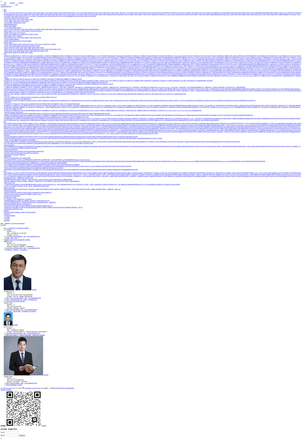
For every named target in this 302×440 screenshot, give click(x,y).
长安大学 (298, 59)
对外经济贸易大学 (38, 59)
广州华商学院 (36, 57)
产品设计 (234, 173)
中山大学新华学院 (203, 62)
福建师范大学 (92, 75)
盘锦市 (105, 14)
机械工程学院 (297, 123)
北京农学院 (210, 75)
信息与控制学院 (81, 130)
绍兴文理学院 (73, 74)
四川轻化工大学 (139, 61)
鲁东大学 (163, 75)
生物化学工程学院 (193, 125)
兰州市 (140, 13)
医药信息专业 (52, 176)
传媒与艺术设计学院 (284, 127)
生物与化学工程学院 (109, 128)
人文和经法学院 (124, 130)
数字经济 (35, 174)
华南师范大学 (100, 62)
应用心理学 (240, 173)
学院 (5, 122)
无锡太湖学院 (156, 66)
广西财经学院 (123, 57)
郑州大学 (14, 59)
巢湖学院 (112, 74)
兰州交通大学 (92, 72)
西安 (200, 13)
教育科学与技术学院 (94, 133)
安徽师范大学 (153, 74)
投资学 (116, 176)
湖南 (115, 64)
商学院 (15, 123)
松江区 (29, 16)
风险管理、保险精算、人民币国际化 (17, 250)
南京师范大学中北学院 (255, 70)
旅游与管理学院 (296, 125)
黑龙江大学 (31, 75)
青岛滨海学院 (174, 74)
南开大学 (203, 56)
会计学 (14, 173)
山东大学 (172, 69)
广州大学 (279, 56)
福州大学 (40, 85)
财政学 (129, 173)
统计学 (18, 173)
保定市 (96, 13)
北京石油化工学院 (186, 72)
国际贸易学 (44, 173)
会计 (180, 173)
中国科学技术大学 (206, 69)
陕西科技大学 (229, 61)
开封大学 (159, 74)
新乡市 (152, 13)
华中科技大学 (76, 61)
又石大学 (136, 75)
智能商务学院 (254, 130)
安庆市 (161, 14)
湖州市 (197, 13)
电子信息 (64, 176)
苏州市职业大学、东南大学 (185, 67)
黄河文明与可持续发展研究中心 (110, 130)
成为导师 (3, 6)
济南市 (38, 13)
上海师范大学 (48, 56)
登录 (10, 6)
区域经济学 (105, 173)
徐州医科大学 (170, 70)
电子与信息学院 (292, 128)
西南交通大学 (215, 67)
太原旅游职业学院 (276, 75)
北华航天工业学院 (133, 67)
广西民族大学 (63, 72)
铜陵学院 (184, 57)
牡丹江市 (126, 14)
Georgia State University (100, 69)
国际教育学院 (62, 125)
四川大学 (178, 59)
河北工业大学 (223, 74)
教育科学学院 (277, 125)
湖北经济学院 (50, 70)
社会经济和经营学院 (122, 131)
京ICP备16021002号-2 (6, 388)
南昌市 (56, 13)
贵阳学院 (273, 62)
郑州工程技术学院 (42, 66)
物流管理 (68, 173)
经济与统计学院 (38, 125)
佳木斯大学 (45, 75)
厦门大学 (127, 64)
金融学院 (30, 123)
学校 (5, 54)
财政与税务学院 (204, 128)
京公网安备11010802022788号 (32, 388)
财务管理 (50, 173)
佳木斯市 (186, 14)
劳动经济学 (239, 176)
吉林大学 (184, 56)
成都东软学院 (9, 74)
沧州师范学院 (237, 61)
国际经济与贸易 (81, 173)
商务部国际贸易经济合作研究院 (132, 74)
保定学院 (255, 59)
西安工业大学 (24, 115)
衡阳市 (268, 13)
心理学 (169, 173)
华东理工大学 (71, 75)
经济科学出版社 (192, 130)
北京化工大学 (161, 67)
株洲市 (50, 14)
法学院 (20, 125)
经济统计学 (45, 176)
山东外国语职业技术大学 (219, 69)
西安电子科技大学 (116, 62)
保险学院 (289, 125)
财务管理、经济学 (55, 174)
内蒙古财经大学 (16, 56)
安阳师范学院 (186, 70)
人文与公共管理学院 (280, 130)
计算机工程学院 (224, 130)
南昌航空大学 (273, 56)
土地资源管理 (178, 176)
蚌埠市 (164, 13)
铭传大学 (293, 61)
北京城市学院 (295, 66)
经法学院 (229, 128)
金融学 (10, 173)
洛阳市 (196, 14)
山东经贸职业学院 (44, 64)
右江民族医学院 (104, 64)
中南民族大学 (13, 57)
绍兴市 (157, 14)
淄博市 (17, 16)
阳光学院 (86, 67)
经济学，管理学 (249, 174)
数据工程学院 (244, 127)
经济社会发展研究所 (241, 131)
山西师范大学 (216, 74)
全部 (5, 9)
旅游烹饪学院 (285, 131)
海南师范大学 (100, 67)
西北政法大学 (273, 69)
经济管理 (199, 173)
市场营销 (94, 173)
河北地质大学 (166, 74)
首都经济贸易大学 (149, 59)
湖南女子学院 (87, 59)
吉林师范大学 (149, 57)
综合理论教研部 (118, 125)
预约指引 (3, 390)
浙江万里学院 (227, 72)
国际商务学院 (155, 128)
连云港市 (48, 16)
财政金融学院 (91, 123)
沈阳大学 (34, 61)
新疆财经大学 (62, 59)
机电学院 (168, 125)
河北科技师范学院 (236, 72)
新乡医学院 (97, 66)
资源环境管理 (192, 173)
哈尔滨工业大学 (175, 72)
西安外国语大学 (120, 70)
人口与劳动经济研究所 (41, 131)
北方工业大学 (178, 56)
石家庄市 (64, 13)
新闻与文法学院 (146, 128)
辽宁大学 (99, 56)
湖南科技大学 (287, 66)
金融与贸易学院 (210, 123)
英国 (224, 14)
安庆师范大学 (69, 69)
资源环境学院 (77, 131)
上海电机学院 (240, 66)
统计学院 (80, 123)
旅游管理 (74, 173)
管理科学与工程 (23, 174)
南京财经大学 (128, 56)
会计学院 (35, 123)
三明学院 (240, 64)
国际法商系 (127, 128)
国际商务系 (170, 176)
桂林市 (38, 14)
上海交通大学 (81, 74)
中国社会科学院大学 (210, 59)
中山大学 (288, 57)
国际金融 (274, 173)
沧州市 (53, 16)
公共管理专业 (64, 174)
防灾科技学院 (110, 57)
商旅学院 (283, 125)
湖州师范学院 (120, 64)
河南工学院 (274, 67)
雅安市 (73, 14)
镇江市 (65, 14)
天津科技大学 (251, 67)
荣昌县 (101, 14)
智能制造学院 (181, 131)
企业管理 (184, 176)
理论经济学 (209, 173)
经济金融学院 (289, 123)
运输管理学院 (214, 127)
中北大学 (193, 59)
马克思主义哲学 (267, 173)
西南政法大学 (44, 57)
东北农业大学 (120, 56)
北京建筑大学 (26, 72)
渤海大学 (209, 74)
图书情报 (246, 173)
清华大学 (129, 66)
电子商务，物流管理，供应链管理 (199, 174)
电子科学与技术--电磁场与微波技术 (69, 181)
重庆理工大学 (104, 66)
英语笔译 (263, 174)
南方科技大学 (153, 72)
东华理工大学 (58, 62)
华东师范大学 (279, 66)
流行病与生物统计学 (283, 176)
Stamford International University (101, 74)
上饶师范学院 (205, 72)
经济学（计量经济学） (131, 176)
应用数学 (268, 174)
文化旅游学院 (77, 127)
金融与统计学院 (100, 125)
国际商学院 (151, 123)
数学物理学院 (158, 127)
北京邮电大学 (187, 69)
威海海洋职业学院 (195, 70)
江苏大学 (111, 64)
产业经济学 (134, 173)
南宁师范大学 (251, 100)
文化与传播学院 (231, 123)
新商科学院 (126, 125)
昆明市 (189, 13)
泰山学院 (245, 56)
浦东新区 (285, 14)
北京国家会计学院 (138, 80)
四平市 (29, 14)
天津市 (34, 13)
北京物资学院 (10, 72)
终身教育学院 (89, 130)
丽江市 (204, 14)
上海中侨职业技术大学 (102, 75)
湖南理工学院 (35, 74)
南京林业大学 (266, 70)
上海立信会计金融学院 (66, 105)
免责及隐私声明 (69, 388)
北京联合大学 (32, 56)
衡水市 (81, 14)
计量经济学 (218, 174)
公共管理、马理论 (106, 174)
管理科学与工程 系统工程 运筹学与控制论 (262, 176)
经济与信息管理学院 (136, 128)
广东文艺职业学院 (87, 70)
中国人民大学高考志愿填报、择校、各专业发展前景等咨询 (23, 248)
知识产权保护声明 (60, 388)
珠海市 (173, 13)
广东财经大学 (24, 56)
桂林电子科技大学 (158, 57)
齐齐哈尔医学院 (108, 72)
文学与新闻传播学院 (279, 123)
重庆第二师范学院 (196, 72)
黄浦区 (25, 14)
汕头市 (228, 14)
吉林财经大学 (140, 94)
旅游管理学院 (57, 130)
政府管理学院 (135, 123)
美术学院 (173, 125)
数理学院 (70, 131)
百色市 (253, 13)
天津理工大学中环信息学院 (88, 62)
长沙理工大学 (245, 70)
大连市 (78, 13)
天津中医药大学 (253, 72)
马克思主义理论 (29, 178)
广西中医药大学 (206, 61)
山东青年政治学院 (44, 69)
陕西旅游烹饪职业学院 (259, 66)
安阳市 (46, 14)
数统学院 (176, 127)
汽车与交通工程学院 (25, 158)
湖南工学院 (222, 70)
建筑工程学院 (7, 127)
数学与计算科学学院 (97, 128)
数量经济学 (112, 173)
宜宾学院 (276, 57)
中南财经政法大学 (92, 56)
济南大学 (242, 59)
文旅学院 (197, 128)
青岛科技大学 (147, 61)
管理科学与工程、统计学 (256, 173)
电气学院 (143, 125)
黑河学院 (198, 61)
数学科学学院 (252, 127)
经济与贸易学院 (67, 123)
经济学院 (19, 123)
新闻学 (204, 173)
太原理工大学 (10, 75)
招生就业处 (155, 131)
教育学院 (237, 130)
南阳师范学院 (285, 72)
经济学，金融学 (109, 176)
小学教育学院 (183, 127)
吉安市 (149, 14)
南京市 (14, 13)
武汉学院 (292, 72)
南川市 (277, 14)
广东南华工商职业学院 (242, 74)
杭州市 (74, 13)
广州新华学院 (248, 66)
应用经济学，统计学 (161, 176)
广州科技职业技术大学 (189, 66)
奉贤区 (281, 14)
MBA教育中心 (112, 131)
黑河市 (94, 16)
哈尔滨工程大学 (93, 61)
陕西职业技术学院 (76, 70)
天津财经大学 (144, 56)
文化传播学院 (261, 130)
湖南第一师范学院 (17, 66)
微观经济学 (257, 174)
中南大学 (169, 75)
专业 (5, 171)
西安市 (30, 13)
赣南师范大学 (128, 70)
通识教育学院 (55, 125)
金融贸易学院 (264, 123)
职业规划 (33, 212)
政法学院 (71, 133)
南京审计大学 (7, 61)
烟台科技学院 (220, 59)
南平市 (57, 16)
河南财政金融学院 (25, 62)
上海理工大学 (228, 59)
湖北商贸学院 (18, 72)
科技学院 (251, 128)
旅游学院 (97, 123)
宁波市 (128, 13)
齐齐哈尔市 (24, 41)
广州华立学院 (265, 69)
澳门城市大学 (141, 69)
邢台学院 (250, 69)
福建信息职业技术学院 (249, 64)
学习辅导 (27, 212)
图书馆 (235, 128)
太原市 (82, 13)
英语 (163, 173)
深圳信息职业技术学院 (215, 64)
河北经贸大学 (40, 56)
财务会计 (59, 176)
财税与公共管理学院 (121, 133)
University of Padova (88, 66)
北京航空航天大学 (186, 59)
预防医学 (152, 176)
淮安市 (212, 13)
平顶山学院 (282, 59)
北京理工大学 (294, 56)
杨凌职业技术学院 (55, 64)
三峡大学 (180, 61)
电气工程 (236, 174)
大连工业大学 (230, 62)
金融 (166, 173)
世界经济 (117, 173)
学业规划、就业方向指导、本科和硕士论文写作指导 (21, 311)
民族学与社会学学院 (18, 130)
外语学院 (237, 127)
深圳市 (224, 13)
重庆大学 (148, 75)
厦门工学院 (142, 67)
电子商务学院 (61, 138)
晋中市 (25, 16)
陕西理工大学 (48, 74)
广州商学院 (197, 64)
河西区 (109, 14)
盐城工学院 (260, 62)
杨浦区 (229, 13)
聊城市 (264, 13)
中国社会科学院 (150, 64)
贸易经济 (204, 176)
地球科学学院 (65, 130)
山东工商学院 (28, 57)
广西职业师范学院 (240, 87)
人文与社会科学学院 (249, 123)
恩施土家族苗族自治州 (216, 14)
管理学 (27, 173)
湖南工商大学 (112, 56)
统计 (214, 173)
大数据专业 (287, 173)
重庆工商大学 (265, 56)
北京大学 (63, 57)
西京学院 (85, 72)
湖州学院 (133, 59)
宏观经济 (228, 173)
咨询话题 (6, 210)
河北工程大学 (234, 64)
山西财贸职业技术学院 (25, 74)
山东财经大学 (7, 56)
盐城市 (273, 14)
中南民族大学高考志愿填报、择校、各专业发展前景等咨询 (23, 333)
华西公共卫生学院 (253, 131)
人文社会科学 (38, 176)
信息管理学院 (201, 130)
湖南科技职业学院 (177, 62)
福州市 (156, 13)
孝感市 (178, 14)
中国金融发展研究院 (295, 131)
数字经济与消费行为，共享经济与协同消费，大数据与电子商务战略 (26, 335)
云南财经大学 (199, 66)
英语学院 (69, 125)
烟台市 (109, 13)
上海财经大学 (254, 57)
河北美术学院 (202, 74)
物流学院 (220, 127)
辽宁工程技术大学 (147, 62)
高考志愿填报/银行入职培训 (14, 385)
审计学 (276, 176)
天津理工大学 (155, 61)
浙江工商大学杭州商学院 (216, 72)
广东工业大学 (257, 69)
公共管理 (88, 173)
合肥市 (105, 13)
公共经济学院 (84, 127)
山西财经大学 (34, 72)
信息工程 (227, 174)
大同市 (86, 16)
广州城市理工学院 (177, 66)
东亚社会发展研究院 (26, 128)
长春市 (113, 13)
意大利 (290, 14)
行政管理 (15, 174)
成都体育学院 (18, 75)
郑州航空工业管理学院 (26, 61)
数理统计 (30, 174)
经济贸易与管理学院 (191, 123)
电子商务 (99, 173)
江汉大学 (213, 57)
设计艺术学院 (150, 125)
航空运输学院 (190, 127)
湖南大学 (150, 56)
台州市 (90, 16)
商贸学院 (257, 123)
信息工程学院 (7, 125)
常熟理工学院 (152, 70)
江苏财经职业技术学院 (288, 75)
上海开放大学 (38, 75)
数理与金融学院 (76, 128)
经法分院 (59, 131)
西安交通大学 (47, 61)
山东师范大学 (267, 62)
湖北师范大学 (86, 57)
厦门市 (185, 13)
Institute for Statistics (44, 133)
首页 (5, 3)
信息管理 (10, 174)
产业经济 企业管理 (281, 174)
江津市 (265, 14)
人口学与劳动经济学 (11, 176)
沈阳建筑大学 (56, 67)
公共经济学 (148, 174)
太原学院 (280, 67)
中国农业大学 (250, 61)
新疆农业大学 (286, 56)
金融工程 (140, 173)
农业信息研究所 (109, 125)
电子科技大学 (235, 59)
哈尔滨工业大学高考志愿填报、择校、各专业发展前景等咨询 (24, 298)
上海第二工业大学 (291, 59)
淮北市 (260, 14)
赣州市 (298, 13)
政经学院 (105, 131)
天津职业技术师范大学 (171, 67)
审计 (224, 173)
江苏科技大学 (51, 66)
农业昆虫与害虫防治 (182, 125)
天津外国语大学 (84, 61)
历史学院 (11, 128)
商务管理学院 (202, 125)
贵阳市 (86, 13)
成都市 (42, 13)
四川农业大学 (78, 57)
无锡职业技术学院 (34, 67)
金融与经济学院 (270, 130)
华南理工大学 (170, 56)
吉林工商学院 (123, 75)
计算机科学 (142, 174)
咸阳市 (216, 13)
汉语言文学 (280, 173)
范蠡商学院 (232, 130)
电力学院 (70, 127)
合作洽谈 (12, 3)
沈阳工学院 (130, 75)
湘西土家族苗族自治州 (34, 49)
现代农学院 (30, 133)
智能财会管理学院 (212, 125)
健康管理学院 (112, 127)
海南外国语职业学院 (151, 67)
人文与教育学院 (103, 127)
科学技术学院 (140, 131)
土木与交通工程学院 (17, 127)
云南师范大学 (84, 75)
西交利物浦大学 (165, 69)
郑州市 (18, 13)
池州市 (61, 16)
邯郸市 (82, 16)
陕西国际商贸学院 (35, 62)
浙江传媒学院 (273, 70)
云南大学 (142, 64)
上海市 (46, 13)
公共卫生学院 (113, 123)
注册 (7, 6)
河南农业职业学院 (196, 69)
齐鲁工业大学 (191, 57)
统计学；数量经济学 (18, 178)
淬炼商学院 (35, 127)
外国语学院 (15, 125)
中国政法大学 (89, 74)
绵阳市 (85, 14)
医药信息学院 (260, 127)
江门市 (77, 14)
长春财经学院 (136, 70)
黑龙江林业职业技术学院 (164, 72)
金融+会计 (147, 176)
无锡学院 (41, 67)
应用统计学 (185, 173)
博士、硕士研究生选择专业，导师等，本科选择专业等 (22, 299)
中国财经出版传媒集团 (174, 64)
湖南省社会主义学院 (158, 62)
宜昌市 (269, 14)
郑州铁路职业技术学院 (262, 64)
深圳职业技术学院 (290, 74)
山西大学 (121, 61)
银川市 (177, 13)
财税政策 (198, 176)
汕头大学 (238, 70)
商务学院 (188, 131)
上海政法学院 (273, 64)
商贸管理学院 (54, 127)
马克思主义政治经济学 (166, 174)
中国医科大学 (228, 57)
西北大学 (243, 61)
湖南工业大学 (262, 59)
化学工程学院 (174, 131)
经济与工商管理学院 (159, 123)
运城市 (131, 14)
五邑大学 (260, 57)
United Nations (197, 67)
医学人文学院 (47, 125)
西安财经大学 (182, 74)
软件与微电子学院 (222, 128)
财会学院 (151, 133)
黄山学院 (41, 74)
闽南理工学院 (19, 99)
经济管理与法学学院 (267, 125)
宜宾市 (181, 13)
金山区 (294, 14)
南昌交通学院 (71, 72)
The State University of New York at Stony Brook (240, 75)
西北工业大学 (115, 61)
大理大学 (77, 75)
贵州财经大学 (69, 56)
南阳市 (42, 14)
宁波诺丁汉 (68, 70)
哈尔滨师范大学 (81, 64)
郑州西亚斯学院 (204, 64)
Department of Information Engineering (240, 125)
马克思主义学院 (104, 123)
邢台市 (192, 14)
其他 (89, 14)
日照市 (12, 16)
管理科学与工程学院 (179, 123)
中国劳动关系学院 (15, 67)
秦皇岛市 (244, 13)
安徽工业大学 (64, 67)
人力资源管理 (155, 174)
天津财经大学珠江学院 (232, 69)
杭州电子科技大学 (237, 57)
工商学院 (82, 125)
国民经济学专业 (191, 176)
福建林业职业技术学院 (127, 62)
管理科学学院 (206, 131)
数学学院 (128, 123)
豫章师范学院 (286, 61)
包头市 (220, 13)
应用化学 (55, 207)
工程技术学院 (72, 130)
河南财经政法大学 (268, 57)
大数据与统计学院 (48, 130)
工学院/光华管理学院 (181, 128)
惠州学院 (225, 75)
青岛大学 (271, 74)
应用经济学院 (61, 128)
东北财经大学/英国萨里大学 (75, 67)
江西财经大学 (70, 57)
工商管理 (22, 173)
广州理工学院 (140, 59)
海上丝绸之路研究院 (229, 127)
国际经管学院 (294, 127)
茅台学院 (256, 61)
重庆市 (69, 13)
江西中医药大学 (50, 62)
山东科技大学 (11, 69)
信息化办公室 (190, 128)
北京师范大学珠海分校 (127, 72)
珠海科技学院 (122, 66)
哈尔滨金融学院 (119, 69)
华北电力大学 (77, 56)
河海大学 (214, 56)
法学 (223, 174)
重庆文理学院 (111, 69)
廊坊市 (132, 13)
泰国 (53, 14)
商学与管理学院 (199, 127)
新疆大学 (50, 72)
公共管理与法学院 (90, 125)
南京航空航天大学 (160, 59)
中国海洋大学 (187, 61)
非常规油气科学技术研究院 (273, 131)
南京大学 (83, 56)
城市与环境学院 (183, 130)
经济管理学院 (76, 125)
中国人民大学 (265, 74)
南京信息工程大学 (129, 61)
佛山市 (169, 13)
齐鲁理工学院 (259, 67)
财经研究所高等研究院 (155, 130)
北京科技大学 (69, 80)
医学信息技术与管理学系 (82, 133)
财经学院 (74, 123)
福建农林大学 (56, 74)
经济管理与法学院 (13, 131)
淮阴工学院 (190, 75)
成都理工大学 (21, 57)
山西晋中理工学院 (156, 75)
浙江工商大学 (102, 57)
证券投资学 (212, 174)
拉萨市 (236, 14)
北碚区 (153, 14)
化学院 (156, 133)
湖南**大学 (107, 62)
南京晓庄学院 (144, 70)
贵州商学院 (105, 56)
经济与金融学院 (121, 123)
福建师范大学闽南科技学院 (179, 75)
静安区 (256, 14)
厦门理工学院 (294, 70)
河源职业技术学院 (169, 57)
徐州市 (61, 14)
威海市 (260, 13)
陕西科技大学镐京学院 (13, 62)
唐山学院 (26, 69)
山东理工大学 (252, 62)
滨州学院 (91, 69)
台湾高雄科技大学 (75, 62)
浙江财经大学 (19, 64)
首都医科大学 (62, 61)
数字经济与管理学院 (196, 131)
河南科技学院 (231, 74)
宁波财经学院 (200, 59)
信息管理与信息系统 (44, 174)
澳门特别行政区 (119, 14)
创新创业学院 (131, 133)
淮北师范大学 (204, 70)
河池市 (21, 16)
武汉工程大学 (233, 66)
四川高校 (15, 74)
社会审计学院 (147, 131)
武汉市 (22, 13)
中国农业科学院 (72, 64)
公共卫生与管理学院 (28, 125)
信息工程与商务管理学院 (271, 127)
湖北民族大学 (288, 69)
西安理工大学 (21, 59)
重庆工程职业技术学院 (76, 66)
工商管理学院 (42, 123)
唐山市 (21, 14)
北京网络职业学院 (54, 75)
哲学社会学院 (171, 128)
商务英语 (242, 174)
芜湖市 (193, 13)
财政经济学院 (245, 128)
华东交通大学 (138, 62)
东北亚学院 (17, 128)
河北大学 (246, 62)
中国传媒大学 (292, 67)
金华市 (294, 13)
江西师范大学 (64, 64)
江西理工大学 (257, 75)
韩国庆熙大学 (63, 75)
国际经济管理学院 (86, 128)
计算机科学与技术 (42, 128)
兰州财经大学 (94, 57)
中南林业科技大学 (59, 70)
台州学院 (107, 67)
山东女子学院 (156, 69)
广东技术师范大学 (123, 67)
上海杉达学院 (114, 59)
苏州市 (148, 13)
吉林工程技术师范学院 (284, 70)
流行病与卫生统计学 (226, 176)
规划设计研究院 (98, 131)
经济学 (6, 173)
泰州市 (252, 14)
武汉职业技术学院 (224, 67)
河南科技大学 (288, 62)
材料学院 (6, 133)
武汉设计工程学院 (208, 66)
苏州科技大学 (137, 72)
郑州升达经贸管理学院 (54, 57)
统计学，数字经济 (73, 174)
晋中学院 (162, 61)
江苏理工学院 (267, 67)
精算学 (273, 174)
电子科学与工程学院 (164, 131)
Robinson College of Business (108, 133)
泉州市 (144, 13)
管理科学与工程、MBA (98, 176)
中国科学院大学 (220, 61)
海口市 (78, 16)
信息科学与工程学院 (256, 125)
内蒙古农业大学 (296, 64)
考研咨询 (11, 212)
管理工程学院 (169, 123)
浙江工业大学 (246, 57)
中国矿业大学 (167, 62)
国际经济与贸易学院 (220, 123)
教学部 (34, 128)
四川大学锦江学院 (205, 57)
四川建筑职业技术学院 (161, 64)
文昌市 (248, 14)
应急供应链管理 (295, 173)
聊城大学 (24, 75)
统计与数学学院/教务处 (141, 133)
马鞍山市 (140, 14)
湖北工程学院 (7, 66)
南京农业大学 (24, 67)
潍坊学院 (268, 59)
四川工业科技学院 (34, 69)
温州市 (290, 13)
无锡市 (208, 13)
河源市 (57, 14)
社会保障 (97, 174)
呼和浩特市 (91, 13)
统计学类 (23, 176)
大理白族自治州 (40, 16)
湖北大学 (116, 57)
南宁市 (101, 13)
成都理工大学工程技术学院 (266, 72)
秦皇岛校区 (290, 130)
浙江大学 (56, 72)
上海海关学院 (249, 59)
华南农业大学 (194, 62)
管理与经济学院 (283, 128)
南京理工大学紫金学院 (104, 61)
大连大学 (107, 59)
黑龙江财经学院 (60, 66)
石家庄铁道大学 (243, 69)
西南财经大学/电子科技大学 (57, 69)
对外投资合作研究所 (135, 125)
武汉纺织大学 (288, 64)
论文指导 (22, 212)
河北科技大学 (55, 61)
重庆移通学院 (263, 61)
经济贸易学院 (143, 123)
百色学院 (67, 66)
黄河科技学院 (116, 72)
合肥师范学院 (178, 57)
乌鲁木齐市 (122, 13)
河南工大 (193, 61)
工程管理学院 (163, 128)
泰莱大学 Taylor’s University (221, 66)
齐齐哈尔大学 (145, 72)
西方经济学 (124, 173)
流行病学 (19, 192)
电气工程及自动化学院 (260, 128)
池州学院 (281, 64)
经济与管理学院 (8, 123)
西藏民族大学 (79, 59)
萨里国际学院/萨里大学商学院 (26, 131)
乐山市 (286, 13)
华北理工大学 (90, 64)
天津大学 (208, 56)
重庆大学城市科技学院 (200, 75)
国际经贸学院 (13, 133)
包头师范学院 (178, 70)
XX (278, 64)
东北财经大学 (162, 56)
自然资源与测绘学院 (122, 127)
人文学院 (271, 123)
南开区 (233, 13)
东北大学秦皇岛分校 (166, 66)
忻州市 (135, 14)
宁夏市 (145, 14)
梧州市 (113, 14)
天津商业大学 (136, 56)
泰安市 (136, 13)
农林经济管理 (216, 176)
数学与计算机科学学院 (147, 127)
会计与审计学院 (52, 131)
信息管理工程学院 (52, 128)
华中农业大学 (99, 72)
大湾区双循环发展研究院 (212, 130)
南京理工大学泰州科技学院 (29, 66)
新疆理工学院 (228, 56)
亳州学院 (134, 69)
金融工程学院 (221, 125)
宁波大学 (102, 70)
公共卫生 (209, 176)
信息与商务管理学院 (44, 127)
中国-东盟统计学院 (94, 127)
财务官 (234, 176)
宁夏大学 (258, 56)
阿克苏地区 (238, 13)
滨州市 (92, 14)
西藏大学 (285, 67)
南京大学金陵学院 (161, 70)
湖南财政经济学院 (140, 57)
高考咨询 (6, 212)
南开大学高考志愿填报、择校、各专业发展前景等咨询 (22, 309)
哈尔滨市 (51, 13)
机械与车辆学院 (133, 130)
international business (291, 174)
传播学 (19, 176)
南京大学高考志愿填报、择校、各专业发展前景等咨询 (22, 383)
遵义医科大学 (77, 69)
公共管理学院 (50, 123)
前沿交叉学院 (213, 128)
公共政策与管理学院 (143, 130)
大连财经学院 (15, 61)
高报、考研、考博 (12, 238)
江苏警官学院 (96, 70)
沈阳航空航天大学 (110, 70)
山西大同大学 (186, 62)
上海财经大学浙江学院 (187, 64)
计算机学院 (39, 130)
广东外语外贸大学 (114, 75)
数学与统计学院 (58, 123)
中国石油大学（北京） (188, 118)
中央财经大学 (197, 56)
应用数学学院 (262, 131)
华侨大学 (190, 56)
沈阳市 (60, 13)
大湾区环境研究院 (133, 127)
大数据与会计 (30, 176)
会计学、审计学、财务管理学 (87, 174)
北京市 (6, 13)
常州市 (182, 14)
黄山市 (240, 14)
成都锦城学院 (280, 69)
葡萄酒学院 (207, 127)
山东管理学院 (48, 67)
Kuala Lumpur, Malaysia (170, 14)
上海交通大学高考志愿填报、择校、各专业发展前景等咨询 (23, 236)
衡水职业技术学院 (231, 70)
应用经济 (128, 174)
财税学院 (36, 133)
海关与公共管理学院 (167, 127)
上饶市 (232, 14)
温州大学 (7, 70)
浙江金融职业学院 (135, 64)
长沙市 (26, 13)
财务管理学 (63, 173)
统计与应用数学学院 (160, 125)
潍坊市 (249, 13)
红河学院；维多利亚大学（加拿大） (21, 70)
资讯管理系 (244, 130)
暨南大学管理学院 (206, 67)
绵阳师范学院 (245, 72)
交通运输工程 (157, 173)
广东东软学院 (275, 59)
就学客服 (8, 390)
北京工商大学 (100, 59)
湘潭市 (276, 13)
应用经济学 (56, 173)
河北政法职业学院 (214, 70)
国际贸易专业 (246, 176)
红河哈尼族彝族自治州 (69, 16)
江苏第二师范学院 (238, 56)
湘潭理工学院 (85, 69)
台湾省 (69, 14)
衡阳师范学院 (19, 69)
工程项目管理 (134, 174)
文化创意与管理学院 (30, 130)
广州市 (10, 13)
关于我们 (20, 3)
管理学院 (24, 123)
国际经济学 (141, 176)
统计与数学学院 (201, 123)
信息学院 (65, 131)
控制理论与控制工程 (183, 174)
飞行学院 (227, 125)
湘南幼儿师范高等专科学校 (38, 70)
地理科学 (175, 174)
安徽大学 (293, 57)
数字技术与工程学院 (272, 128)
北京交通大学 (122, 59)
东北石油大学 (278, 72)
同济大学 (69, 61)
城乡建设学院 (97, 130)
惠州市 (208, 14)
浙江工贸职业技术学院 (192, 74)
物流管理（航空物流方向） (74, 176)
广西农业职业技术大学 (220, 62)
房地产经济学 (219, 173)
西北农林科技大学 (170, 59)
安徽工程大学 (93, 67)
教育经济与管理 (115, 174)
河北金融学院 (296, 62)
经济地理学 (121, 176)
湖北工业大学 (55, 59)
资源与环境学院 (119, 128)
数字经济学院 (239, 123)
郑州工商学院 (226, 64)
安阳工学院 (282, 57)
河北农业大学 (28, 59)
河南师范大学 (47, 59)
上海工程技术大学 (280, 74)
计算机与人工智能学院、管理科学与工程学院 (223, 131)
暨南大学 (156, 56)
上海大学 (197, 57)
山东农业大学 (114, 67)
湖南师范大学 (221, 56)
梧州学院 (213, 61)
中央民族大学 (131, 57)
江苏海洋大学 (104, 94)
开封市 (204, 13)
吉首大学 (128, 59)
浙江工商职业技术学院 (146, 66)
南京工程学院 (127, 69)
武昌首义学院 (149, 69)
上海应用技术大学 (113, 66)
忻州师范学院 (119, 74)
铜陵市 (272, 13)
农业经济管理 (175, 173)
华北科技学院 (220, 57)
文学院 (239, 128)
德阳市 (244, 14)
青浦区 (8, 16)
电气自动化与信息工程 (112, 138)
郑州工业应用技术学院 (254, 74)
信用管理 (122, 174)
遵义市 (34, 14)
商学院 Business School (87, 131)
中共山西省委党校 (43, 72)
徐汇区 (17, 14)
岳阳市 (96, 14)
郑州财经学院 (252, 56)
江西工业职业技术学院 (171, 61)
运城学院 (210, 62)
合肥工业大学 (145, 74)
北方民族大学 (179, 69)
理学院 (85, 123)
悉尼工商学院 (132, 131)
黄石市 (160, 13)
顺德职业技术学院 (243, 67)
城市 (5, 11)
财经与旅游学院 (63, 127)
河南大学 (62, 56)
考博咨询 (17, 212)
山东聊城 (42, 62)
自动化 (232, 174)
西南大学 (40, 61)
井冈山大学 (142, 75)
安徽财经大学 (56, 56)
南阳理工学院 (136, 66)
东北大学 (94, 59)
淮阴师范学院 (66, 62)
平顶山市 (280, 13)
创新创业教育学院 (55, 133)
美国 (256, 13)
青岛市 (117, 13)
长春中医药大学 (218, 75)
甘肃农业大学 (233, 67)
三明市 (200, 14)
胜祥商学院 (68, 128)
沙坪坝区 (33, 16)
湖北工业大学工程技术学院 (274, 61)
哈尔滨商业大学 (64, 74)
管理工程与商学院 (22, 133)
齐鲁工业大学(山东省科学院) (31, 64)
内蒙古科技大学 (71, 59)
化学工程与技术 (87, 176)
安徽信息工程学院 (266, 75)
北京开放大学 (280, 62)
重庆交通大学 (78, 72)
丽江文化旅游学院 (271, 66)
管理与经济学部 (64, 133)
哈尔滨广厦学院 (238, 62)
